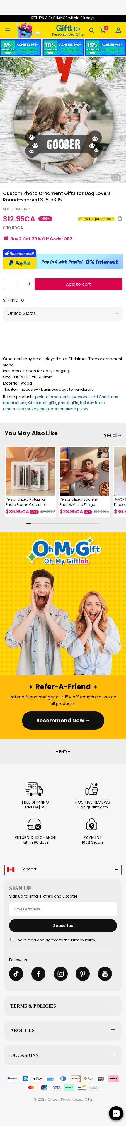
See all (110, 435)
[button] (7, 30)
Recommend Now (60, 720)
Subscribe (63, 925)
